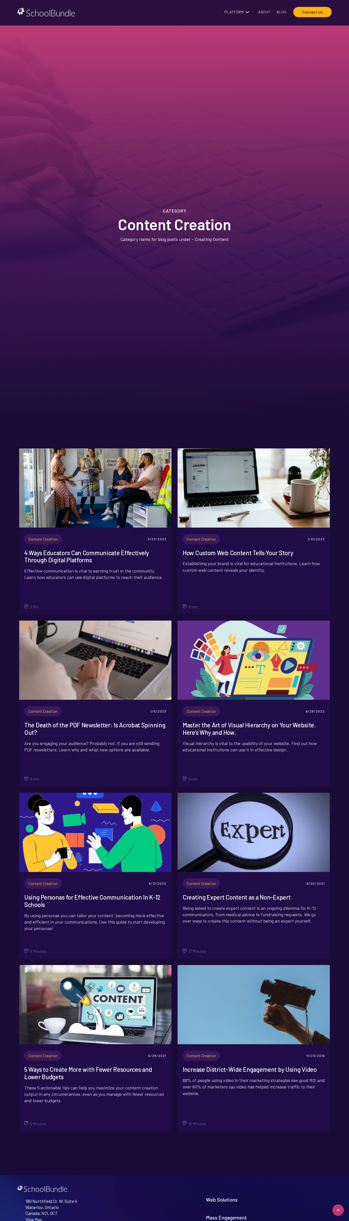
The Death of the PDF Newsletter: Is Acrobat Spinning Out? (94, 729)
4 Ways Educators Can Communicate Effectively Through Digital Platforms (86, 556)
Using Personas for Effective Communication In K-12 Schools (92, 901)
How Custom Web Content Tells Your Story (238, 552)
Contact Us (312, 11)
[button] (238, 12)
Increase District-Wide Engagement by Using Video (250, 1069)
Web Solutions (222, 1200)
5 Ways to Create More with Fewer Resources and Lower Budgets (88, 1073)
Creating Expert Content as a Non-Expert (236, 897)
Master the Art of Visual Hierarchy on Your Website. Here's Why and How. (249, 729)
